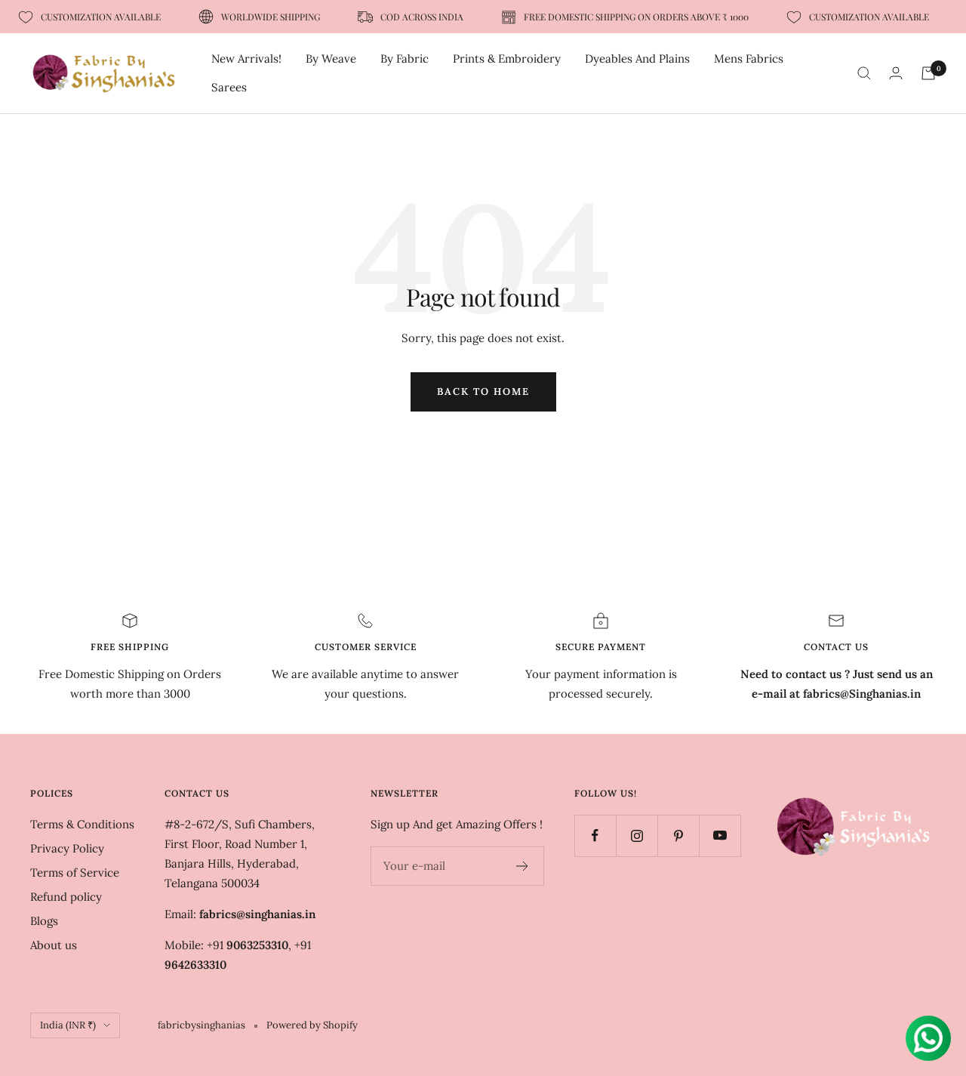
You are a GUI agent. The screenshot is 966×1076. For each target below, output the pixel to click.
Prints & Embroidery (507, 58)
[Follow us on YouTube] (719, 835)
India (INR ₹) (68, 1025)
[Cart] (928, 73)
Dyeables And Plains (637, 58)
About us (53, 945)
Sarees (229, 87)
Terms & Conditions (82, 824)
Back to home (483, 391)
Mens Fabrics (748, 58)
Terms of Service (74, 872)
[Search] (864, 73)
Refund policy (66, 896)
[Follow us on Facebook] (595, 835)
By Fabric (404, 58)
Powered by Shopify (312, 1025)
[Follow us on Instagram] (636, 835)
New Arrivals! (246, 58)
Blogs (44, 921)
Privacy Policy (67, 848)
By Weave (331, 58)
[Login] (896, 72)
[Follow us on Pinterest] (678, 835)
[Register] (522, 866)
